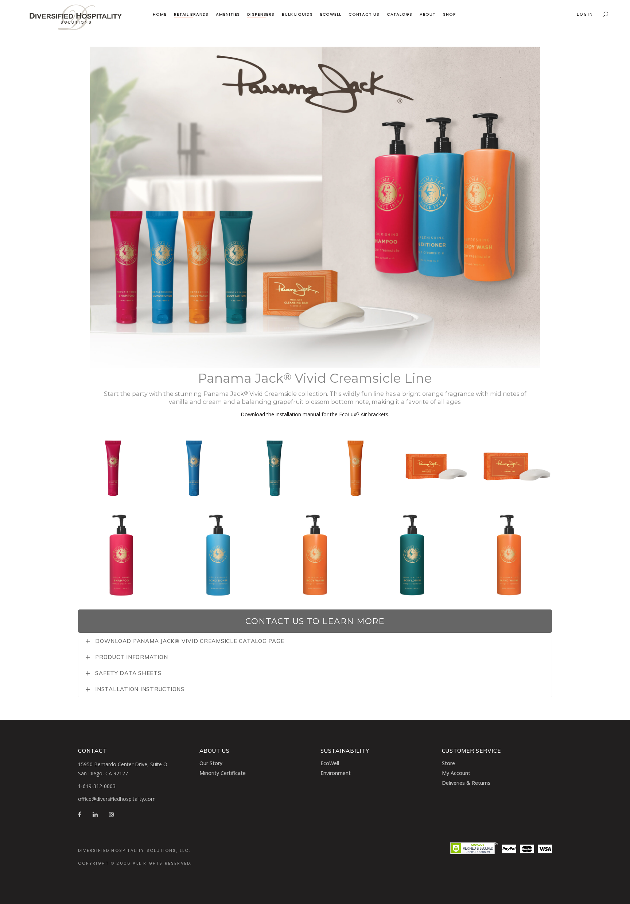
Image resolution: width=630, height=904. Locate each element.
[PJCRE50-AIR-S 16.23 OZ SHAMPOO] (121, 556)
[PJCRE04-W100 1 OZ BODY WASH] (355, 467)
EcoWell (329, 763)
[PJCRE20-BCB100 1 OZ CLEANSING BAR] (436, 467)
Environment (335, 772)
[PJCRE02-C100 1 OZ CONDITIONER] (194, 467)
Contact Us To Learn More (315, 621)
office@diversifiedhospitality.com (117, 798)
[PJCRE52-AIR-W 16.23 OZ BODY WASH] (315, 556)
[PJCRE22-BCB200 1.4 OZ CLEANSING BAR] (517, 467)
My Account (456, 772)
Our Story (210, 763)
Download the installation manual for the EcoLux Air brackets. (315, 414)
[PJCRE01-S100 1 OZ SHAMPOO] (113, 467)
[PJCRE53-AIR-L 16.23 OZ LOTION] (412, 556)
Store (448, 763)
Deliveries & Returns (466, 782)
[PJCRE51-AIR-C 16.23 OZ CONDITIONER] (218, 556)
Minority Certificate (222, 772)
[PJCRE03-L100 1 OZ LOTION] (275, 467)
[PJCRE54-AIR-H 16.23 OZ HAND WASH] (509, 556)
